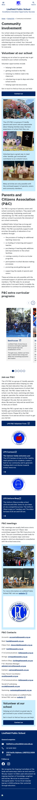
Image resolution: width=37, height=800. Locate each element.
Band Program (15, 340)
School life (10, 18)
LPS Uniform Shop (12, 498)
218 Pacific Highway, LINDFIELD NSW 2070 (20, 754)
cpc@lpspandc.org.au (10, 676)
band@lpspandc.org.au (15, 641)
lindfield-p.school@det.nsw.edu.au (19, 744)
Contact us (18, 94)
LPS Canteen (10, 452)
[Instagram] (8, 765)
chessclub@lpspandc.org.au (21, 645)
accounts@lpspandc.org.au (19, 637)
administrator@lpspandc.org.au (14, 666)
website (23, 593)
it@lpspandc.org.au (25, 653)
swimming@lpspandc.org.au (21, 690)
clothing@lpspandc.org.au (23, 661)
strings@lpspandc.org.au (17, 657)
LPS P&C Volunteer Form (21, 423)
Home (3, 18)
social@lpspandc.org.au (11, 686)
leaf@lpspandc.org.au (14, 649)
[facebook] (3, 765)
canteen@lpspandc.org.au (19, 670)
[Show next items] (33, 303)
